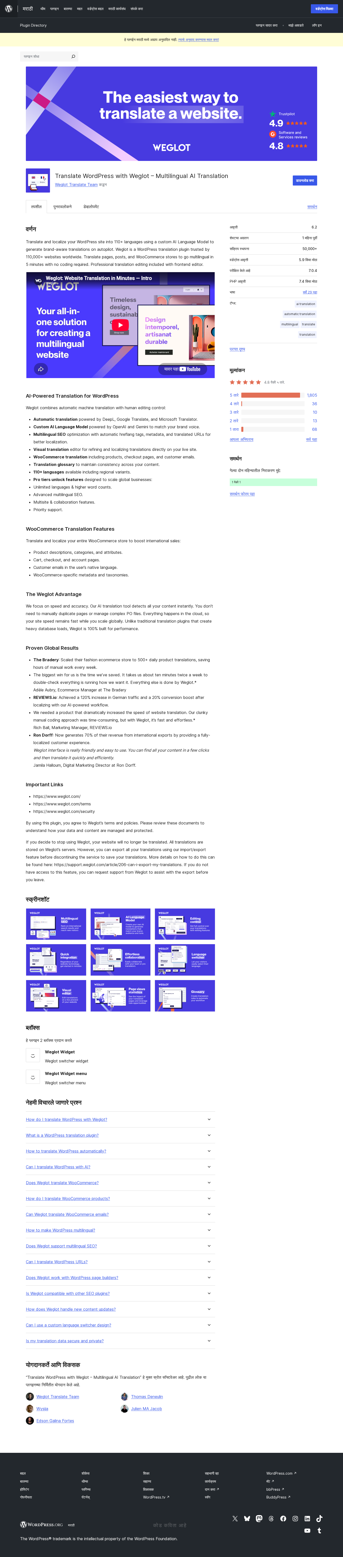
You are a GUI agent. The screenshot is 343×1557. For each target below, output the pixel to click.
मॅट (270, 1481)
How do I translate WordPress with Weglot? (66, 1119)
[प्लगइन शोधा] (73, 56)
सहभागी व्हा (212, 1473)
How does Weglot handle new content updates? (71, 1309)
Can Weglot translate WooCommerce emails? (67, 1214)
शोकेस (85, 1473)
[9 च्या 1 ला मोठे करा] (79, 915)
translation (307, 334)
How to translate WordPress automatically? (66, 1151)
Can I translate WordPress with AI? (58, 1167)
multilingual (289, 324)
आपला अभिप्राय (241, 439)
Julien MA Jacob (146, 1408)
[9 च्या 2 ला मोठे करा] (143, 915)
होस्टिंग (24, 1489)
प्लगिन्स (86, 1489)
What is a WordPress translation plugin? (62, 1135)
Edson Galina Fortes (55, 1420)
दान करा (212, 1489)
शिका (146, 1473)
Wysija (42, 1408)
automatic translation (299, 314)
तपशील (36, 206)
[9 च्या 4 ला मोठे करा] (79, 950)
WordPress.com (281, 1473)
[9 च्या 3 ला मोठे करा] (208, 915)
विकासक (148, 1489)
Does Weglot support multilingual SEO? (61, 1246)
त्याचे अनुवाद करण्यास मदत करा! (198, 39)
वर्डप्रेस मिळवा (324, 9)
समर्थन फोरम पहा (242, 493)
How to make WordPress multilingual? (60, 1230)
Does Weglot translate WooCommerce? (62, 1182)
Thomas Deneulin (147, 1396)
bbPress (275, 1489)
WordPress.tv (156, 1497)
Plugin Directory (33, 25)
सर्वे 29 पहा (310, 292)
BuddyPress (278, 1497)
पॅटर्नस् (86, 1497)
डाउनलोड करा (305, 180)
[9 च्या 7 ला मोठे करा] (79, 986)
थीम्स (85, 1481)
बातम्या (24, 1481)
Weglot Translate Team (76, 184)
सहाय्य (147, 1481)
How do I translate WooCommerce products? (68, 1198)
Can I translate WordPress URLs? (57, 1262)
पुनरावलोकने (62, 206)
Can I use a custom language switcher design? (68, 1325)
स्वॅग (207, 1497)
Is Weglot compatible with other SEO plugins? (68, 1293)
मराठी (71, 1525)
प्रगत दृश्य (237, 348)
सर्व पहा (311, 439)
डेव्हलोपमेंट (91, 206)
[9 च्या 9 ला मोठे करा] (208, 986)
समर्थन (312, 206)
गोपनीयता (26, 1497)
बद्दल (23, 1473)
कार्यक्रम (210, 1481)
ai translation (305, 304)
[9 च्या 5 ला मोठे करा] (143, 950)
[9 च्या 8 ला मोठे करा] (143, 986)
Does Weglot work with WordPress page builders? (72, 1277)
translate (308, 324)
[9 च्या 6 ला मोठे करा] (208, 950)
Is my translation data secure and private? (65, 1341)
